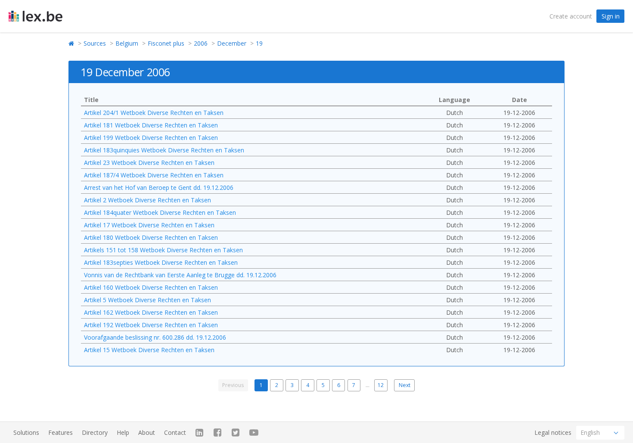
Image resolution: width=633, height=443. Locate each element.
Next (404, 385)
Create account (570, 16)
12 (381, 385)
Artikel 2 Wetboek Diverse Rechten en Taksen (147, 200)
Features (60, 432)
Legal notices (552, 432)
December (231, 43)
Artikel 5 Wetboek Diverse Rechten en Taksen (147, 300)
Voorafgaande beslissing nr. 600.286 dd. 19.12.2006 (155, 337)
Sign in (611, 16)
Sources (95, 43)
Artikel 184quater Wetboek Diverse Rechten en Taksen (160, 212)
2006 (201, 43)
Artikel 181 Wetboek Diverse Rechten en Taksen (151, 125)
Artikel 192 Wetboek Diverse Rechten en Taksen (151, 325)
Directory (95, 432)
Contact (175, 432)
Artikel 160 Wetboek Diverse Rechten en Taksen (151, 287)
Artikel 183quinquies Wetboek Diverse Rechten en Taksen (164, 150)
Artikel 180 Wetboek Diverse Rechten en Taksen (151, 237)
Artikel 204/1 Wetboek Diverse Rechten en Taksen (153, 112)
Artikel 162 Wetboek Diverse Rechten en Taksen (151, 312)
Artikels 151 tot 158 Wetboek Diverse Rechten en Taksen (163, 250)
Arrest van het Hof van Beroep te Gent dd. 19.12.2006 (158, 187)
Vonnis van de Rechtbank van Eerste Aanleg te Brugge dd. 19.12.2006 (180, 275)
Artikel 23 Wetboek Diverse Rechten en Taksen (149, 162)
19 (259, 43)
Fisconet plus (166, 43)
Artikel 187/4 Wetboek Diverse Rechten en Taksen (153, 175)
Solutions (26, 432)
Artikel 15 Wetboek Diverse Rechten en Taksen (149, 350)
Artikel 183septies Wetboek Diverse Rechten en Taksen (161, 262)
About (146, 432)
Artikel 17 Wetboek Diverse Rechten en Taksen (149, 225)
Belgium (126, 43)
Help (123, 432)
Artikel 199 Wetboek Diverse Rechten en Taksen (151, 137)
